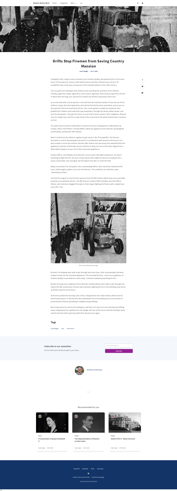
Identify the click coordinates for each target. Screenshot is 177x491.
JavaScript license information (88, 481)
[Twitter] (142, 86)
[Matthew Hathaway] (79, 370)
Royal (40, 436)
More (72, 3)
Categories (64, 3)
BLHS (92, 469)
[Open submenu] (81, 3)
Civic (62, 328)
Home (54, 3)
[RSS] (88, 473)
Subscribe (119, 351)
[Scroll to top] (142, 80)
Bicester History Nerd (41, 3)
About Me (77, 469)
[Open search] (137, 3)
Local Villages (83, 71)
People (77, 436)
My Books (85, 469)
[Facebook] (142, 93)
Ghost (102, 477)
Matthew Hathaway (94, 370)
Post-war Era (70, 328)
